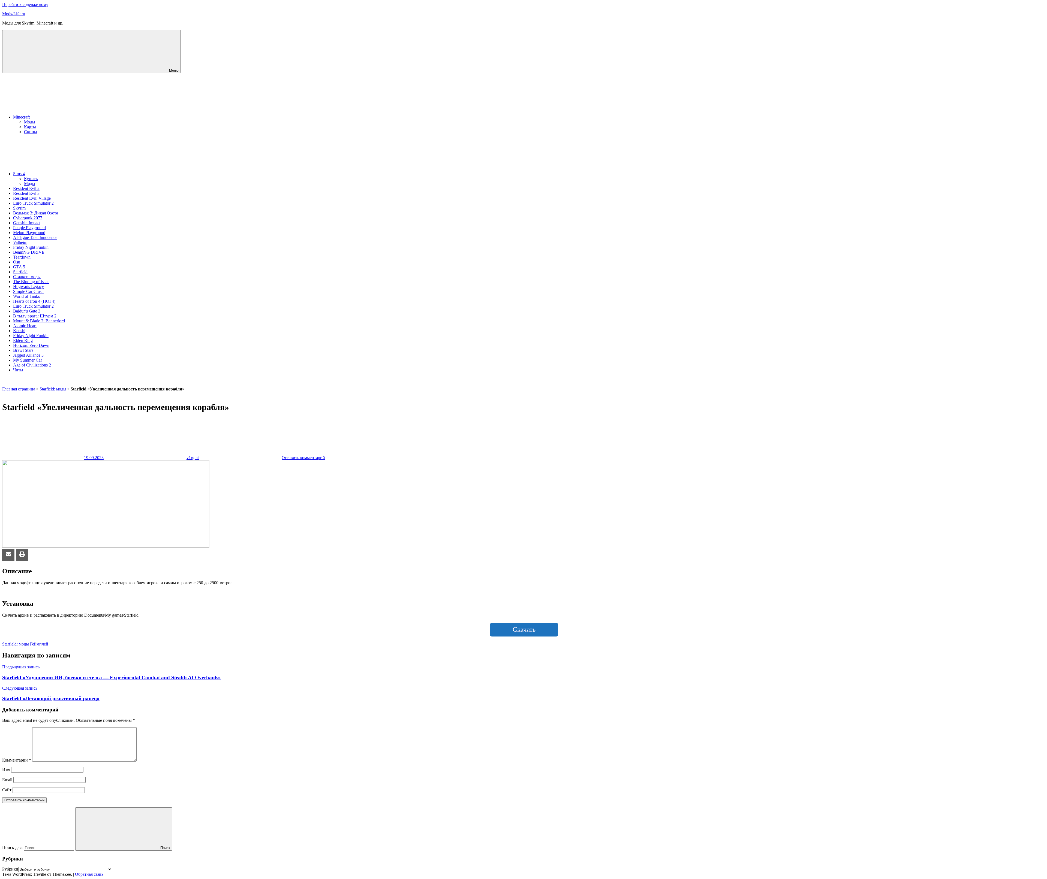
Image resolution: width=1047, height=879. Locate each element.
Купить (31, 178)
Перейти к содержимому (25, 4)
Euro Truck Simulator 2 (33, 203)
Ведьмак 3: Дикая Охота (35, 213)
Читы (18, 370)
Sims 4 (19, 173)
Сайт (6, 789)
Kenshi (19, 330)
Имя (6, 769)
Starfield (20, 271)
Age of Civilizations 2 (32, 365)
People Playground (29, 227)
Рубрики (10, 869)
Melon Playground (29, 232)
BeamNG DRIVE (28, 252)
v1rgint (192, 457)
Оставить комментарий (303, 457)
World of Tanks (26, 296)
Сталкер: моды (27, 276)
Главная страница (18, 389)
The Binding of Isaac (31, 281)
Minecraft (21, 117)
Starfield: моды (53, 389)
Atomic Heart (25, 325)
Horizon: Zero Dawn (31, 345)
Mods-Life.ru (13, 13)
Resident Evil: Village (32, 198)
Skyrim (19, 208)
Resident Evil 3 (26, 193)
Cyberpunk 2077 (27, 218)
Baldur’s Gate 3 (26, 311)
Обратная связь (89, 874)
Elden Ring (23, 340)
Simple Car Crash (28, 291)
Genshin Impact (26, 222)
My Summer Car (27, 360)
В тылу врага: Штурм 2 (34, 316)
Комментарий (16, 760)
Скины (30, 131)
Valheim (20, 242)
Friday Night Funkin (31, 247)
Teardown (22, 257)
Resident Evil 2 (26, 188)
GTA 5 (19, 267)
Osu (16, 262)
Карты (30, 127)
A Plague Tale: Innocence (35, 237)
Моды (29, 122)
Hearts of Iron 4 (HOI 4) (34, 301)
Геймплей (39, 644)
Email (7, 779)
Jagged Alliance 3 (28, 355)
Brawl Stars (23, 350)
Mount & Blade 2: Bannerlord (39, 321)
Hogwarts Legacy (28, 286)
